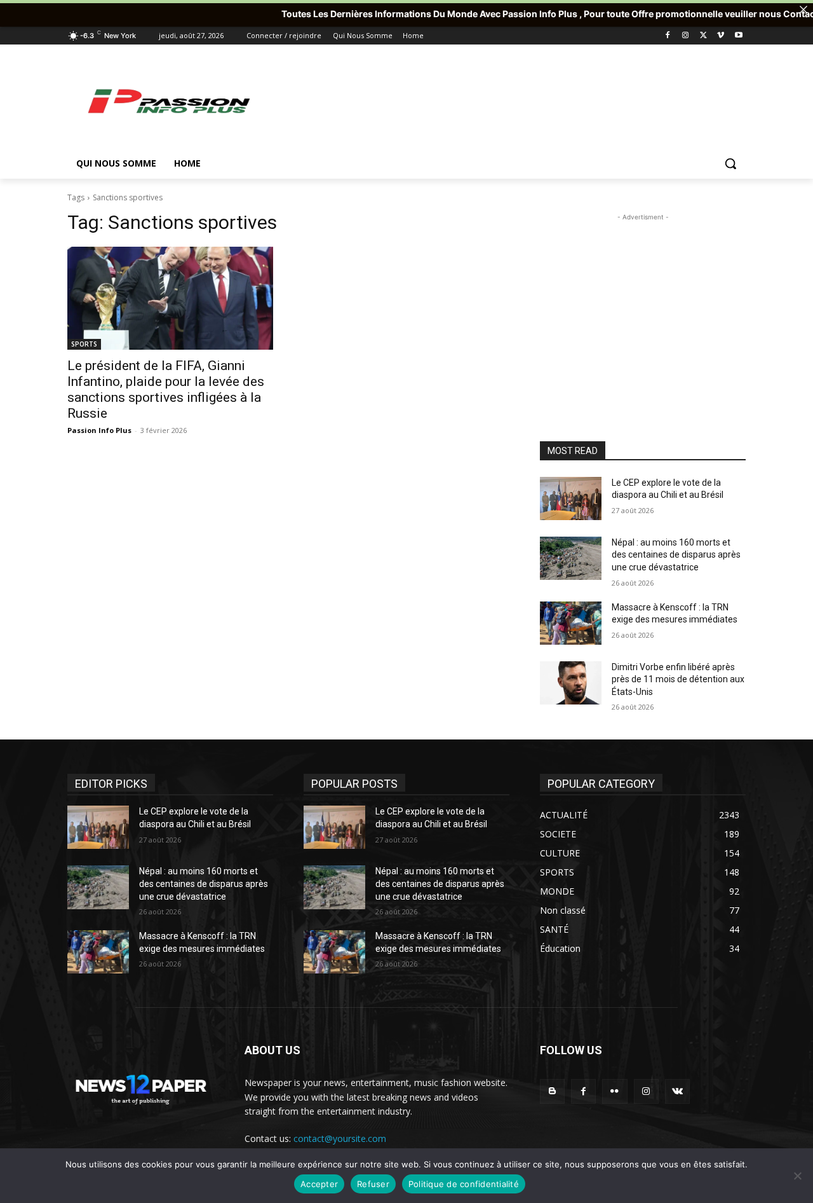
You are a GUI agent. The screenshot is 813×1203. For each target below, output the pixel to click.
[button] (730, 163)
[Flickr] (614, 1091)
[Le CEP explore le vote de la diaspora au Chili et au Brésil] (570, 498)
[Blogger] (552, 1091)
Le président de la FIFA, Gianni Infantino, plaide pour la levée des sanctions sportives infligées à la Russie (165, 389)
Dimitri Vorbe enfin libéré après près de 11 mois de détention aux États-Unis (678, 679)
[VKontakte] (677, 1091)
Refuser (373, 1184)
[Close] (803, 9)
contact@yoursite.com (339, 1138)
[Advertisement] (502, 100)
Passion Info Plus (99, 430)
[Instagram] (685, 36)
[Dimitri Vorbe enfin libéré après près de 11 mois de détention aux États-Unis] (570, 683)
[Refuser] (797, 1175)
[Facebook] (668, 36)
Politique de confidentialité (463, 1184)
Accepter (319, 1184)
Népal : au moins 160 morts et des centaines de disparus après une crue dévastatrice (676, 554)
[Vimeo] (720, 36)
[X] (703, 36)
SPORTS (84, 344)
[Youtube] (738, 36)
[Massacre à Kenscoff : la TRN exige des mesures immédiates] (570, 623)
